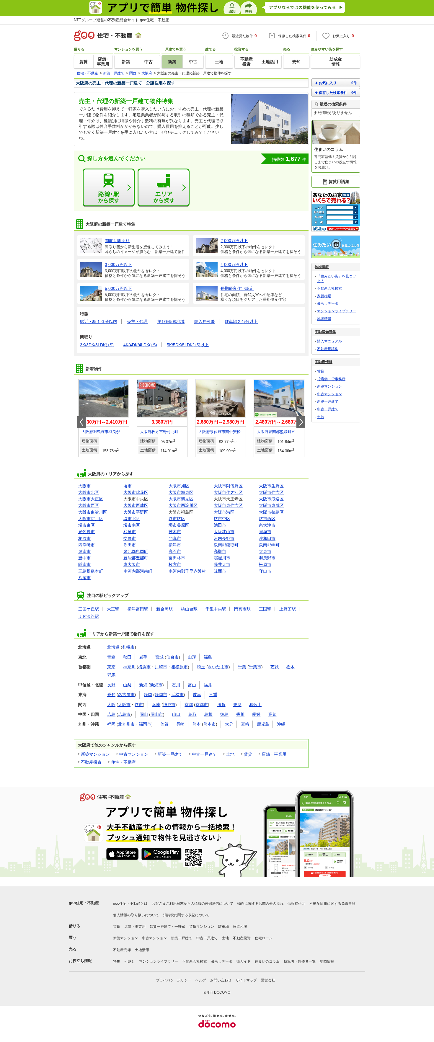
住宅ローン (264, 938)
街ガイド (243, 961)
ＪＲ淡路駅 (88, 616)
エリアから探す (164, 188)
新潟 (143, 684)
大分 (229, 724)
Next (300, 422)
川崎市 (161, 666)
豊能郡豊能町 (135, 558)
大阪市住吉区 (271, 492)
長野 (111, 684)
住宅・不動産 (123, 762)
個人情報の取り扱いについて (136, 915)
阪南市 (84, 564)
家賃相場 (324, 296)
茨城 (274, 666)
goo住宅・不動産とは (130, 903)
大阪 (111, 704)
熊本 (196, 724)
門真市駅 (242, 609)
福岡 (111, 724)
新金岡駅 (164, 609)
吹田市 (129, 545)
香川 (240, 714)
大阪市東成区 (271, 505)
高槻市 (220, 551)
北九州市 (126, 724)
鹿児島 (263, 724)
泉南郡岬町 (269, 545)
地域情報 (322, 267)
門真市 (175, 538)
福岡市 (145, 724)
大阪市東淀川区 (92, 512)
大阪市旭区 (179, 486)
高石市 (175, 551)
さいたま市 (218, 666)
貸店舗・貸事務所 (331, 379)
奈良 (237, 704)
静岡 (148, 694)
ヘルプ (200, 980)
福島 (208, 657)
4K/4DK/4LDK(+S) (140, 344)
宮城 (159, 657)
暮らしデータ (327, 303)
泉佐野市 (86, 531)
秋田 (127, 657)
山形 (192, 657)
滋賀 (221, 704)
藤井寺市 (222, 564)
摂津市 (175, 545)
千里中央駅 (215, 609)
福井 (208, 684)
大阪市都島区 (271, 512)
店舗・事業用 (274, 754)
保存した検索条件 (338, 93)
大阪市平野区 (135, 512)
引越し (129, 961)
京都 (189, 704)
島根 (208, 714)
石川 (176, 684)
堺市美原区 (179, 525)
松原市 (265, 564)
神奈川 (129, 666)
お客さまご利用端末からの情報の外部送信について (192, 903)
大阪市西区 (88, 505)
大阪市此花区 (135, 492)
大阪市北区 (88, 492)
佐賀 (164, 724)
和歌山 (255, 704)
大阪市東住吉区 (228, 505)
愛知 (111, 694)
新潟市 (156, 684)
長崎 (180, 724)
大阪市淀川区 (90, 518)
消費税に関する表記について (186, 915)
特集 (116, 961)
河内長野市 (224, 538)
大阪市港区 (224, 512)
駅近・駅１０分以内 (98, 321)
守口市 (265, 571)
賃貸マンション (201, 927)
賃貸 (248, 754)
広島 (111, 714)
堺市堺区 (177, 518)
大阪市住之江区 (228, 492)
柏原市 (84, 538)
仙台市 (172, 657)
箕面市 (220, 571)
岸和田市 (267, 538)
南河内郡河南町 (137, 571)
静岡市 (161, 694)
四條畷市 (86, 545)
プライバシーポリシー (173, 980)
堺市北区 (131, 518)
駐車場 (223, 927)
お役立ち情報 (80, 960)
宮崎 (245, 724)
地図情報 (324, 319)
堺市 (127, 486)
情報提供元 (296, 903)
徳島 (224, 714)
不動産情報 (323, 362)
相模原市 (179, 666)
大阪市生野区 (271, 486)
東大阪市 (131, 564)
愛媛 (256, 714)
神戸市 (169, 704)
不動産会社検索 (329, 288)
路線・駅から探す (109, 188)
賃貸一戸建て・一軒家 (167, 927)
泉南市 (84, 551)
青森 (111, 657)
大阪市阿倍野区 (228, 486)
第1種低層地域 (171, 321)
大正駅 (113, 609)
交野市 (129, 538)
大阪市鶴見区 (181, 498)
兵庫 (156, 704)
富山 (192, 684)
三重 (213, 694)
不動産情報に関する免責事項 (332, 903)
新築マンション (95, 754)
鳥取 (192, 714)
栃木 (290, 666)
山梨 (127, 684)
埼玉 (201, 666)
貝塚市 (265, 531)
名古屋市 (126, 694)
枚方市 (175, 564)
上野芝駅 (287, 609)
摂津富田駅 (138, 609)
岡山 (144, 714)
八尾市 (84, 577)
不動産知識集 (325, 332)
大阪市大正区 (90, 498)
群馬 (111, 675)
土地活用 (142, 950)
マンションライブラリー (336, 311)
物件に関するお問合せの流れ (260, 903)
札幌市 (128, 647)
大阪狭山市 (224, 531)
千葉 (242, 666)
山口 (176, 714)
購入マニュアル (329, 341)
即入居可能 (204, 321)
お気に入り (338, 83)
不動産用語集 (327, 349)
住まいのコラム (267, 961)
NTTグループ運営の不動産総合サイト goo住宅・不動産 (121, 20)
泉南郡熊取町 (226, 545)
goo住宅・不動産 (84, 903)
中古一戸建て (204, 754)
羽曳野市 (267, 558)
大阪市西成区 (135, 505)
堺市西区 (267, 518)
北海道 (113, 647)
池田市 (220, 525)
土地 (230, 754)
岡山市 (157, 714)
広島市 (124, 714)
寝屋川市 (222, 558)
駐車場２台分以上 (241, 321)
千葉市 (255, 666)
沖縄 (281, 724)
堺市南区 (131, 525)
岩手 (143, 657)
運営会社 (268, 980)
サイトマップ (246, 980)
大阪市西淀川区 (183, 505)
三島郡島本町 (90, 571)
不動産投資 (91, 762)
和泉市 (129, 531)
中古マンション (133, 754)
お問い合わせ (220, 980)
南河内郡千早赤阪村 (187, 571)
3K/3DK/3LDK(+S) (97, 344)
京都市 (201, 704)
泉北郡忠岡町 (135, 551)
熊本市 (209, 724)
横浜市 (144, 666)
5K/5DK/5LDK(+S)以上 (188, 344)
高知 (272, 714)
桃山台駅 (189, 609)
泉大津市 (267, 525)
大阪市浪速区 (271, 498)
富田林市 (177, 558)
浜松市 (177, 694)
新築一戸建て (170, 754)
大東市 (265, 551)
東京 (111, 666)
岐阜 (197, 694)
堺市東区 (86, 525)
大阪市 (84, 486)
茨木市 (175, 531)
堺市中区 (222, 518)
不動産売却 (122, 950)
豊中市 (84, 558)
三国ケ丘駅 (88, 609)
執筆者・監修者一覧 (300, 961)
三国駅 (265, 609)
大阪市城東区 (181, 492)
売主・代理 (137, 321)
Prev (81, 422)
